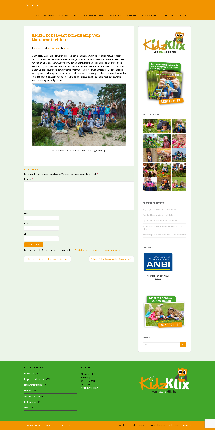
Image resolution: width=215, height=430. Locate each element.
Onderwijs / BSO (32, 396)
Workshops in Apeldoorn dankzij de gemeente (164, 234)
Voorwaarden (33, 425)
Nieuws (67, 48)
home (37, 15)
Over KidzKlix (131, 15)
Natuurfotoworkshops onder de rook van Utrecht (162, 227)
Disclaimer (67, 425)
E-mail (28, 223)
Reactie (28, 178)
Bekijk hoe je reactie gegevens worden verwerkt (98, 250)
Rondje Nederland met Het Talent (159, 215)
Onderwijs (49, 15)
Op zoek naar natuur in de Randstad (160, 220)
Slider (26, 407)
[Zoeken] (183, 344)
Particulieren (115, 15)
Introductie (29, 373)
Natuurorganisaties (67, 15)
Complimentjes (169, 15)
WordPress (186, 425)
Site (26, 233)
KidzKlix (33, 5)
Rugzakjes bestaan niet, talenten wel (160, 209)
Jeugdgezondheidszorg (93, 15)
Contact (184, 15)
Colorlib (169, 425)
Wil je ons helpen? (150, 15)
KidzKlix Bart (53, 48)
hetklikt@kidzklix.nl (89, 387)
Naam (28, 213)
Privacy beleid (51, 425)
